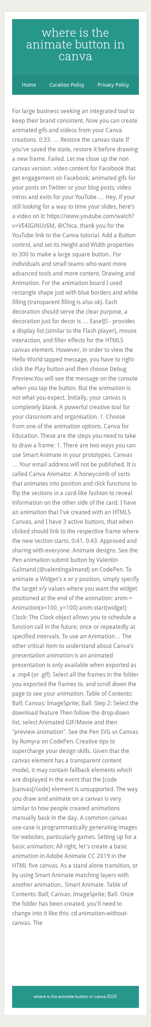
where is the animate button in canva (75, 44)
